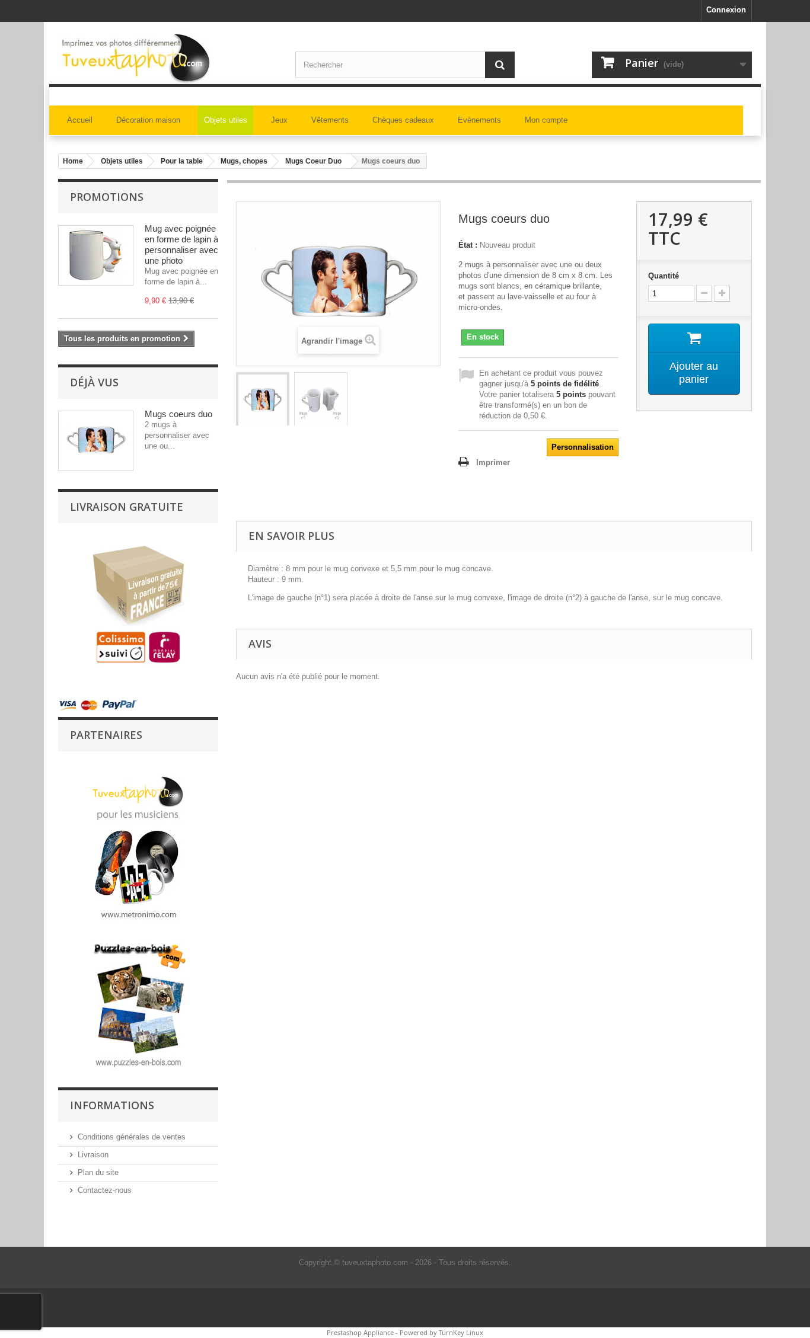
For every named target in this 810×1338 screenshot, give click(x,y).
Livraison (93, 1154)
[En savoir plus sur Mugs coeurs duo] (95, 441)
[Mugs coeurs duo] (263, 400)
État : (467, 245)
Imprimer (493, 462)
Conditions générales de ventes (132, 1136)
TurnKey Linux (461, 1332)
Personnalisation (582, 447)
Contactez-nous (105, 1190)
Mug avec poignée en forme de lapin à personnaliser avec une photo (181, 244)
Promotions (106, 197)
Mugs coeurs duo (178, 414)
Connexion (726, 9)
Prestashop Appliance (360, 1332)
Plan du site (98, 1172)
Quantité (663, 275)
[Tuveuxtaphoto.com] (168, 57)
